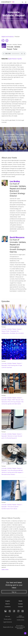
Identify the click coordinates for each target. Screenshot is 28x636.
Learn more (5, 569)
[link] (7, 40)
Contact (20, 606)
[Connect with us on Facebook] (14, 611)
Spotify (20, 58)
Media (20, 601)
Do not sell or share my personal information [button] (20, 627)
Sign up (14, 592)
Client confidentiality (20, 616)
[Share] (3, 40)
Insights (7, 601)
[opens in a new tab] (18, 611)
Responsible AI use (8, 627)
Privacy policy (7, 619)
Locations (7, 606)
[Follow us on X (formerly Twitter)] (10, 611)
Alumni (7, 603)
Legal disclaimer (7, 622)
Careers (20, 603)
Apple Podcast (12, 58)
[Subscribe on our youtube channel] (23, 611)
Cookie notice (20, 620)
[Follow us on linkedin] (5, 611)
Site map (7, 616)
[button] (5, 40)
